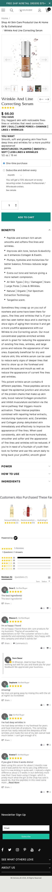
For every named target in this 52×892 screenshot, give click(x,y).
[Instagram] (17, 850)
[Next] (44, 59)
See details (11, 190)
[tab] (6, 577)
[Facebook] (2, 850)
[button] (6, 603)
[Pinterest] (25, 850)
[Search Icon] (14, 10)
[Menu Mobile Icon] (3, 10)
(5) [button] (14, 557)
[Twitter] (9, 850)
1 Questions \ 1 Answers (12, 552)
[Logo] (25, 10)
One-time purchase (16, 163)
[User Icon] (39, 10)
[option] (26, 59)
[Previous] (7, 59)
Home (4, 18)
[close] (49, 3)
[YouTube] (32, 850)
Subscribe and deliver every (21, 170)
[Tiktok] (39, 850)
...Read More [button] (13, 782)
